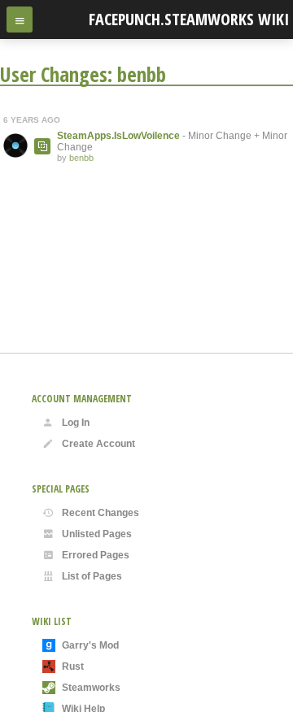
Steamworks (91, 687)
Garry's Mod (90, 645)
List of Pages (92, 576)
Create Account (98, 443)
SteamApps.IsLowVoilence (118, 135)
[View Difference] (42, 146)
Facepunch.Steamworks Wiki (189, 19)
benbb (81, 158)
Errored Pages (95, 555)
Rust (73, 666)
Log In (76, 422)
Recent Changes (100, 513)
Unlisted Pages (97, 534)
